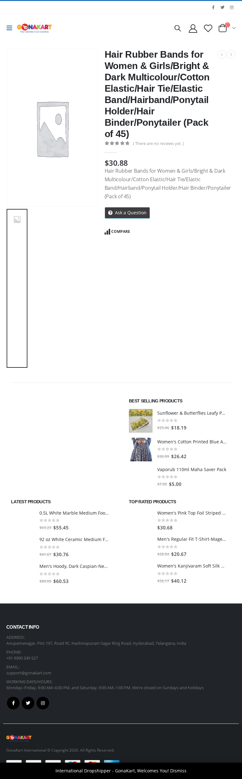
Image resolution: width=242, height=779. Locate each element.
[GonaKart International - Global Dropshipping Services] (34, 28)
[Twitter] (222, 7)
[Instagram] (232, 7)
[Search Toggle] (177, 28)
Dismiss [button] (178, 771)
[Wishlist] (208, 28)
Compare (120, 231)
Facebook (13, 703)
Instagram (43, 703)
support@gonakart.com (28, 673)
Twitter (28, 703)
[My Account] (193, 28)
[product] (141, 421)
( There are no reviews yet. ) (158, 143)
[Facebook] (213, 7)
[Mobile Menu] (11, 28)
